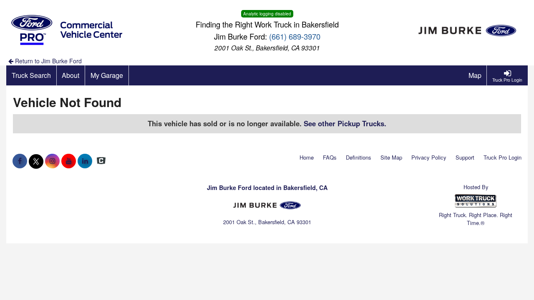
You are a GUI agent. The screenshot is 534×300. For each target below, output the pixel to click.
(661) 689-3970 (294, 36)
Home (307, 157)
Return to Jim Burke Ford (47, 61)
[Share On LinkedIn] (85, 161)
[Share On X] (36, 161)
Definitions (358, 157)
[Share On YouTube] (68, 161)
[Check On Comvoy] (101, 161)
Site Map (391, 157)
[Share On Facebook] (20, 161)
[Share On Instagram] (52, 161)
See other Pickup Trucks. (345, 123)
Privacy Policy (428, 157)
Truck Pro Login (502, 157)
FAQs (330, 157)
